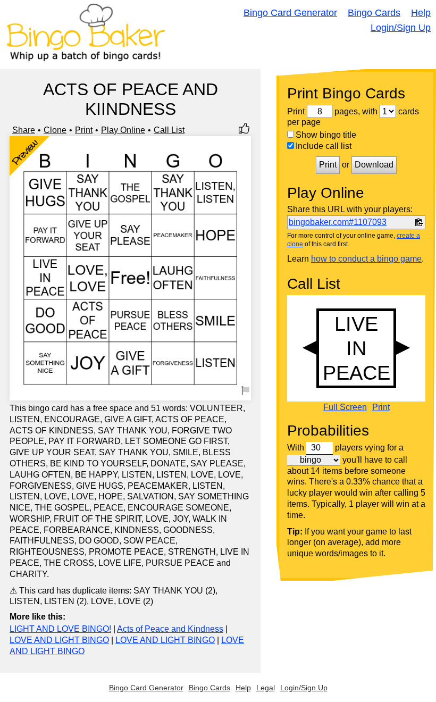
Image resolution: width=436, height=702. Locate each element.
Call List (169, 130)
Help (421, 12)
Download (374, 164)
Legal (265, 687)
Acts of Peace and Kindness (170, 628)
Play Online (123, 130)
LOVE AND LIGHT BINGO (59, 640)
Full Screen (345, 407)
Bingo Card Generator (290, 12)
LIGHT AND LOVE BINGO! (60, 628)
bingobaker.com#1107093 (338, 222)
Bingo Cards (374, 12)
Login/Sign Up (401, 27)
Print (84, 130)
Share (23, 130)
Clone (55, 130)
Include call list (323, 146)
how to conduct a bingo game (366, 258)
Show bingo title (326, 134)
